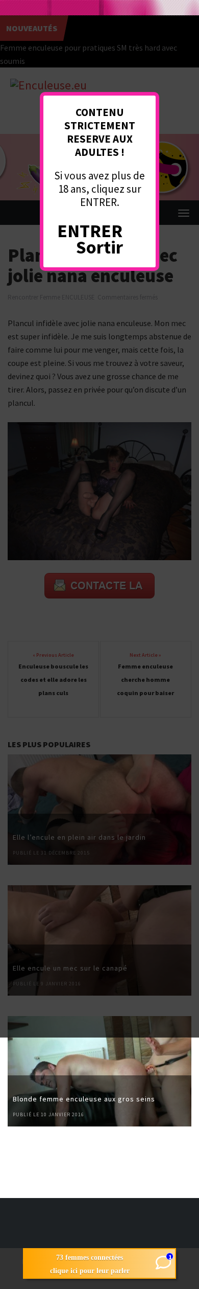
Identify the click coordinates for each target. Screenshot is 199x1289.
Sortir (99, 247)
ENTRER (89, 230)
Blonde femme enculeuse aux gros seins (84, 1098)
